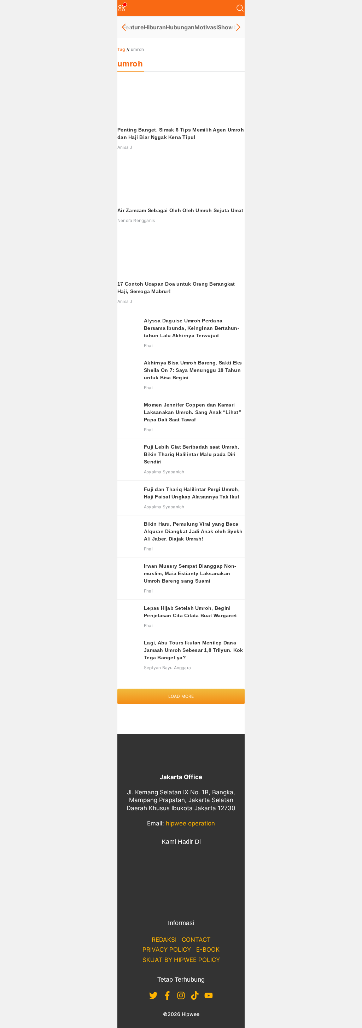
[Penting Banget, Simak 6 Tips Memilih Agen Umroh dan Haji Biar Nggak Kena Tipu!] (181, 101)
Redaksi (164, 939)
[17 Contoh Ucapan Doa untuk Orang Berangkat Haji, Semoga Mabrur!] (181, 255)
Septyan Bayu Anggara (167, 667)
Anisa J (124, 147)
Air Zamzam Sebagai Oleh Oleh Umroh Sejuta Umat (180, 210)
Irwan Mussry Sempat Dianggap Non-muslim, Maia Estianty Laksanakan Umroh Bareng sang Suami (190, 573)
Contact (196, 939)
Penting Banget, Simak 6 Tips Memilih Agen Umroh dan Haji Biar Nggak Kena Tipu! (180, 133)
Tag (121, 49)
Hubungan (180, 27)
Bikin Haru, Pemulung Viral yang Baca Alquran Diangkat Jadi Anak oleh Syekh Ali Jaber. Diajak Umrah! (193, 531)
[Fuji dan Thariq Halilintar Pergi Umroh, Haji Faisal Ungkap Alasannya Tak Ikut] (128, 496)
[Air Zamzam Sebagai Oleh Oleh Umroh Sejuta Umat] (181, 181)
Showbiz (229, 27)
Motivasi (206, 27)
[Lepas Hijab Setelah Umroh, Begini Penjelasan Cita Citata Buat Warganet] (128, 615)
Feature (133, 27)
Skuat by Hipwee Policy (181, 959)
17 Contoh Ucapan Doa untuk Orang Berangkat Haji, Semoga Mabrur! (176, 287)
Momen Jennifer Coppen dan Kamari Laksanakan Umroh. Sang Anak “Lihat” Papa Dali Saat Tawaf (192, 412)
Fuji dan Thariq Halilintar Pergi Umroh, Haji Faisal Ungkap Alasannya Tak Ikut (192, 493)
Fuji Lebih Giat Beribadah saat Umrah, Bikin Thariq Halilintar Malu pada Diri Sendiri (191, 454)
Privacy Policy (166, 949)
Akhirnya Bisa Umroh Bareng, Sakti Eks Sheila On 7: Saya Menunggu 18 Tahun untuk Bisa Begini (193, 370)
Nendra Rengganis (136, 220)
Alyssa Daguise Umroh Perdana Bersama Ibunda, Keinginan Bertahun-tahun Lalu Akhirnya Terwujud (191, 328)
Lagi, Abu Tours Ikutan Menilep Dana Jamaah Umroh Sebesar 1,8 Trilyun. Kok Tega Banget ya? (193, 650)
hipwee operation (190, 823)
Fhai (148, 345)
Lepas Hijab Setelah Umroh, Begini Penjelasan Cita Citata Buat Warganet (190, 611)
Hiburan (155, 27)
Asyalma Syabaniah (164, 471)
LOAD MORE (181, 696)
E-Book (208, 949)
